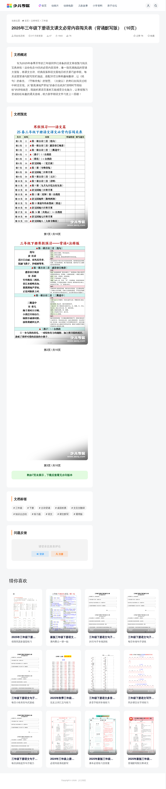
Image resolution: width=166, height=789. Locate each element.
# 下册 (30, 507)
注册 (61, 553)
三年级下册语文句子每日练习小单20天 (102, 637)
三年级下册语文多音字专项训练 (102, 697)
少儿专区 (82, 780)
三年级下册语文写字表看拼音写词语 (141, 697)
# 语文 (49, 514)
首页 (26, 20)
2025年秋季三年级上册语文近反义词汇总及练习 (63, 697)
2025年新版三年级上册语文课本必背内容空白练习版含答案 (102, 758)
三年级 (45, 20)
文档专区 (35, 20)
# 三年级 (17, 507)
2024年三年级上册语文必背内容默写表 (62, 758)
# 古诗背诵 (44, 507)
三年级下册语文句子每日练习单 (141, 637)
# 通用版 (78, 514)
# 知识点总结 (20, 514)
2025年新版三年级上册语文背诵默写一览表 (141, 758)
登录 (42, 553)
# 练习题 (36, 514)
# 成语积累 (60, 507)
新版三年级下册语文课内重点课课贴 (63, 637)
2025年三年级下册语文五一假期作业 (24, 637)
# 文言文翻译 (78, 507)
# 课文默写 (63, 514)
